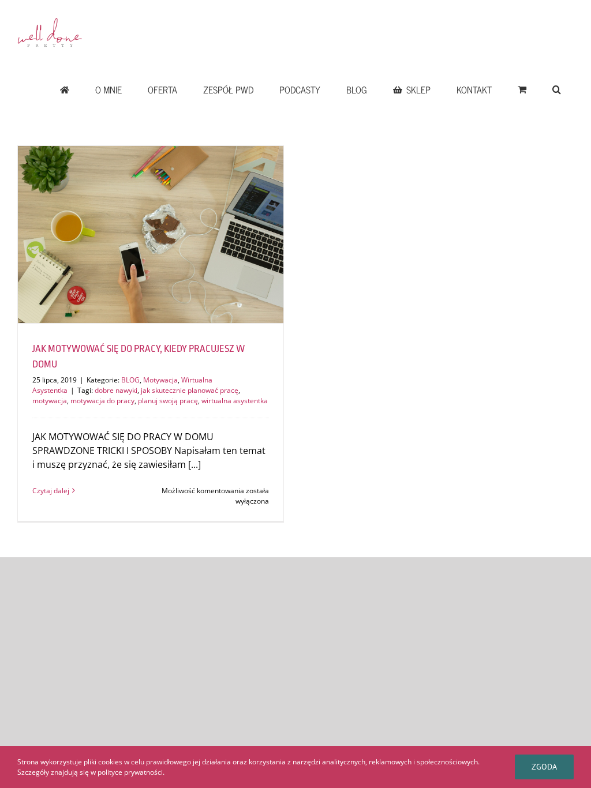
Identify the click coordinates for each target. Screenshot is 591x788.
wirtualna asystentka (234, 401)
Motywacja (160, 380)
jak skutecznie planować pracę (189, 390)
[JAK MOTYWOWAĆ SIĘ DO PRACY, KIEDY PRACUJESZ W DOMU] (150, 234)
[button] (556, 89)
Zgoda (544, 766)
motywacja (49, 401)
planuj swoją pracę (168, 401)
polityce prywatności (130, 772)
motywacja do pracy (102, 401)
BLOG (130, 380)
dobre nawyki (116, 390)
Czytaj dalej (50, 491)
